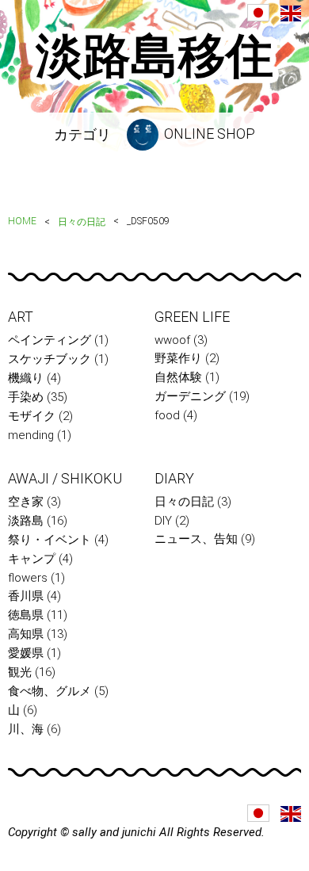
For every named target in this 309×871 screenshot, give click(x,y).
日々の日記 (81, 221)
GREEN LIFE (192, 316)
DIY (163, 521)
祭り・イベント (49, 540)
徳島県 (26, 615)
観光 (20, 672)
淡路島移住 (154, 56)
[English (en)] (290, 13)
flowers (28, 578)
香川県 (26, 596)
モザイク (31, 416)
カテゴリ (82, 134)
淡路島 (26, 521)
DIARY (174, 478)
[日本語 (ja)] (258, 12)
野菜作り (178, 358)
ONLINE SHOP (208, 133)
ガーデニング (190, 396)
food (167, 415)
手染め (26, 397)
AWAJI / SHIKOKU (65, 478)
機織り (26, 378)
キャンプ (31, 559)
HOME (22, 221)
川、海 (26, 729)
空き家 (26, 502)
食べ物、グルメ (49, 691)
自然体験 (178, 377)
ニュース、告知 (196, 539)
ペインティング (49, 340)
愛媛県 (26, 653)
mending (31, 435)
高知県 (26, 634)
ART (20, 316)
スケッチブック (49, 359)
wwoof (172, 340)
